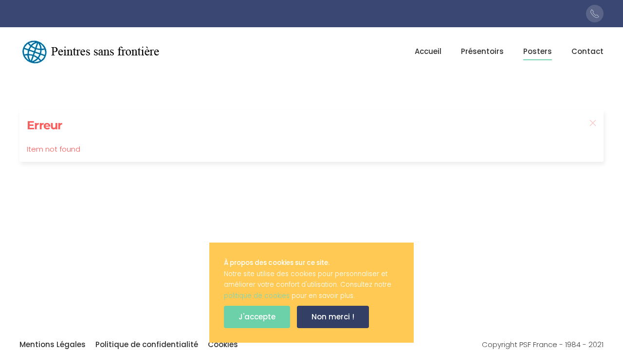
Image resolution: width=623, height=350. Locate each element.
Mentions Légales (52, 344)
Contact (587, 51)
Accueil (428, 51)
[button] (592, 123)
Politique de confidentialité (146, 344)
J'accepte (256, 317)
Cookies (223, 344)
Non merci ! (333, 317)
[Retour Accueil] (92, 51)
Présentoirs (482, 51)
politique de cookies (257, 295)
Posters (537, 51)
